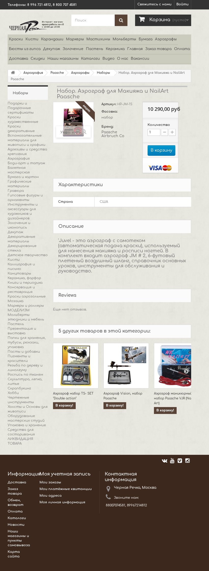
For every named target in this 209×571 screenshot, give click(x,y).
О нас (122, 59)
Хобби (13, 393)
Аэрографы (166, 39)
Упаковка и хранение (27, 425)
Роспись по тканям (25, 374)
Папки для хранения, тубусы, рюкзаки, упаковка (27, 342)
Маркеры (75, 39)
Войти (182, 4)
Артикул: (109, 104)
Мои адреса (51, 495)
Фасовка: (110, 111)
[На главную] (13, 73)
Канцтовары (19, 273)
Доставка (18, 59)
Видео (108, 59)
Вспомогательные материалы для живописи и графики (26, 140)
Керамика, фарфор (24, 278)
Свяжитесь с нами (154, 4)
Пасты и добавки (24, 351)
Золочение (73, 49)
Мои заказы (50, 482)
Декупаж (51, 49)
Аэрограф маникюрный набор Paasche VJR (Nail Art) (173, 398)
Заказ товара (158, 49)
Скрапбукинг (19, 388)
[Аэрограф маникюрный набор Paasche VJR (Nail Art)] (176, 365)
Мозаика (15, 301)
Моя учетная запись (65, 474)
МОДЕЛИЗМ (19, 310)
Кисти (31, 39)
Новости (16, 525)
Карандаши (52, 39)
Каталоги (90, 59)
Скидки (38, 59)
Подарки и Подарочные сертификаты (21, 108)
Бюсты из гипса (25, 49)
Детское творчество (28, 255)
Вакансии (140, 59)
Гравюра (16, 191)
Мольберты (124, 39)
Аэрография (19, 158)
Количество (159, 125)
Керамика (115, 49)
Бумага (145, 39)
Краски (16, 39)
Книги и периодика (25, 282)
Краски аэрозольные (27, 296)
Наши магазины (63, 59)
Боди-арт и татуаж (26, 163)
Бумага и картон (23, 177)
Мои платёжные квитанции (66, 489)
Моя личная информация (62, 502)
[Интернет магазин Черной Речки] (36, 26)
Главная (135, 49)
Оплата (182, 49)
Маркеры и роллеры (26, 305)
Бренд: (108, 126)
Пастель (94, 49)
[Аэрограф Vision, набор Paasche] (126, 365)
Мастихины (98, 39)
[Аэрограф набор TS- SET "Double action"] (75, 365)
